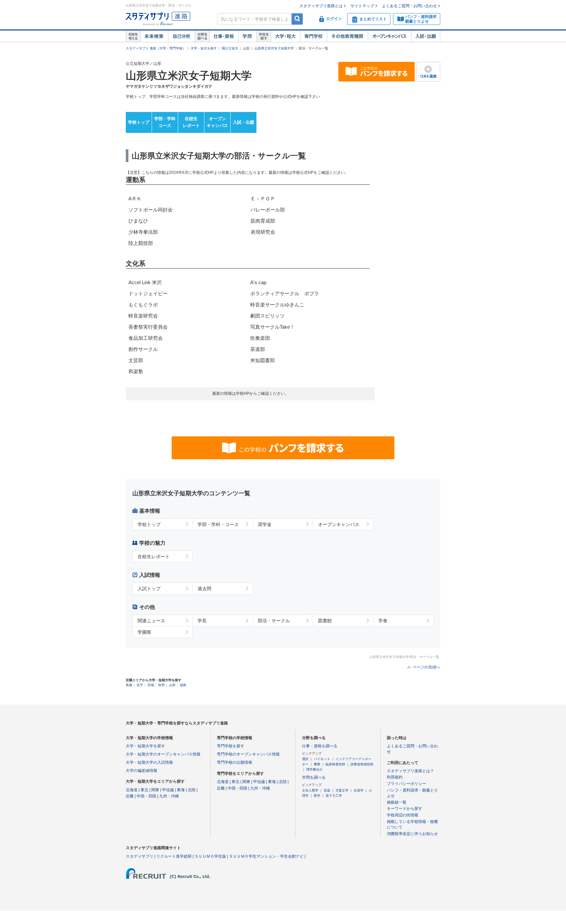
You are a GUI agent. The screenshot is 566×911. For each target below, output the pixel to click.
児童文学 (342, 790)
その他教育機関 (347, 36)
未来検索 (154, 36)
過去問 (204, 588)
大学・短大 (285, 36)
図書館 (325, 620)
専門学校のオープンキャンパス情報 (248, 754)
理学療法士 (314, 769)
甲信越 (168, 790)
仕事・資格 (223, 36)
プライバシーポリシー (406, 783)
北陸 (192, 790)
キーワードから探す (404, 808)
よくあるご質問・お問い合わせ (409, 6)
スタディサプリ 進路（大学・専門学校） (156, 48)
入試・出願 (425, 36)
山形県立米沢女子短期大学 (274, 48)
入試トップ (149, 588)
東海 (181, 790)
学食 (382, 620)
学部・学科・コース (218, 524)
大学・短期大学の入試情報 (149, 762)
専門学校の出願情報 (234, 762)
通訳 (305, 759)
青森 (129, 685)
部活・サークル (274, 620)
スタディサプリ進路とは (321, 6)
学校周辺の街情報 (402, 815)
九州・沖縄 (169, 796)
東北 (144, 790)
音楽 (327, 790)
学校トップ (138, 122)
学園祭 (144, 632)
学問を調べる (314, 777)
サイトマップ (362, 6)
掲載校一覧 (396, 802)
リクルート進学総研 (174, 856)
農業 (317, 764)
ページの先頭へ (426, 667)
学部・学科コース (165, 122)
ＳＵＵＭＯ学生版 (210, 856)
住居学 (359, 790)
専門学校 (313, 36)
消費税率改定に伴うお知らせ (412, 833)
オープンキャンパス (389, 36)
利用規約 (395, 777)
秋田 (161, 685)
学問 (247, 36)
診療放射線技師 (361, 764)
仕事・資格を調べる (319, 746)
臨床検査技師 (335, 764)
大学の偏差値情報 (141, 770)
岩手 (140, 685)
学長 (202, 620)
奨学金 (265, 524)
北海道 (132, 790)
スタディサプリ (139, 856)
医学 (317, 795)
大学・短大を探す (204, 48)
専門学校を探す (230, 746)
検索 (297, 19)
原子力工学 (334, 795)
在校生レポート (191, 122)
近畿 (130, 796)
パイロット (322, 759)
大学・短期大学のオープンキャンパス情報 (163, 754)
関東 (155, 790)
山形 (246, 48)
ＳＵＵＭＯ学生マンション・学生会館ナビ (266, 856)
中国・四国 (146, 796)
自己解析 (181, 36)
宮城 (150, 685)
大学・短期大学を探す (145, 746)
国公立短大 (230, 48)
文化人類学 (310, 790)
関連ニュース (151, 620)
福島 (183, 685)
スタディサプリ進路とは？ (410, 771)
